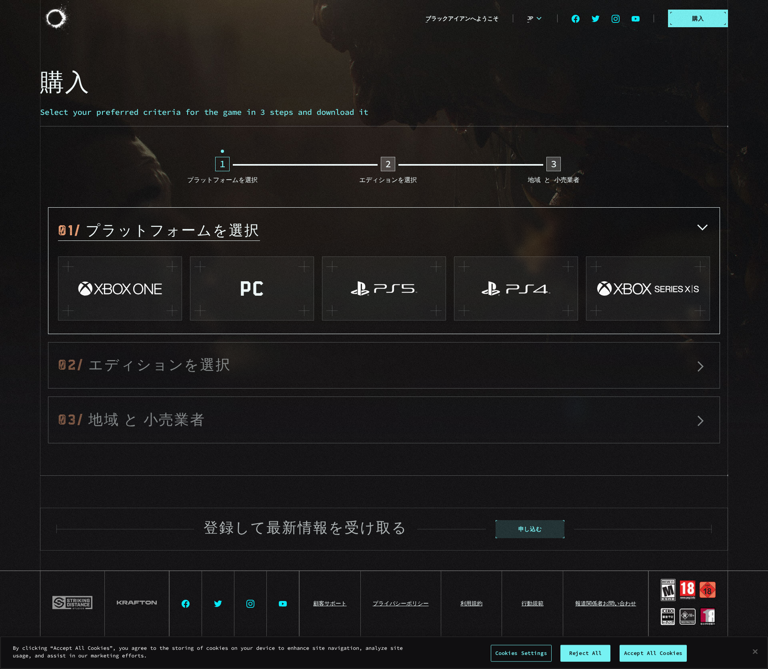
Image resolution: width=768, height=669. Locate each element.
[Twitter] (596, 18)
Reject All (585, 653)
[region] (384, 652)
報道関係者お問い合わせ (605, 603)
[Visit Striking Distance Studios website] (72, 604)
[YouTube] (636, 18)
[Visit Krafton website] (137, 604)
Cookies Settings (521, 653)
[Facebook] (576, 18)
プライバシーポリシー (401, 603)
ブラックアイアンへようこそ (462, 18)
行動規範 (533, 603)
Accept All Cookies (653, 653)
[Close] (755, 651)
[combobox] (535, 18)
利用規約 (471, 603)
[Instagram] (616, 18)
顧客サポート (329, 603)
